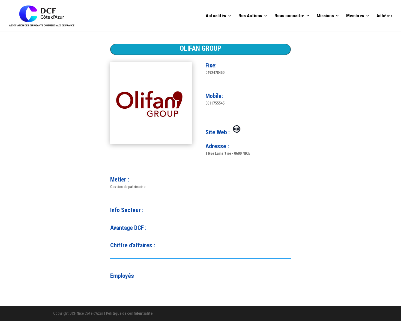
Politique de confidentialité (129, 313)
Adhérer (384, 16)
